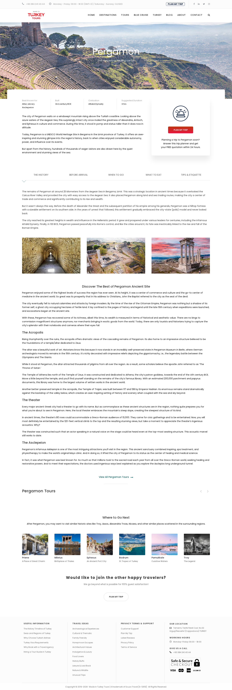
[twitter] (204, 4)
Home (91, 15)
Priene (25, 557)
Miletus (58, 557)
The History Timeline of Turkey (38, 628)
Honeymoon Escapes (82, 642)
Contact (196, 15)
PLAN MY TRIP (175, 4)
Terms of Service (129, 647)
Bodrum (123, 557)
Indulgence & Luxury (82, 651)
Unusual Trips (79, 675)
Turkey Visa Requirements (36, 642)
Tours (125, 15)
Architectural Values (82, 647)
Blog (169, 15)
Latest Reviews (128, 637)
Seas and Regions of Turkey (37, 633)
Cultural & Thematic (82, 633)
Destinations (107, 15)
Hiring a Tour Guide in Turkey (37, 651)
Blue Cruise (141, 15)
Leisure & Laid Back (81, 665)
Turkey (157, 15)
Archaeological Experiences (85, 628)
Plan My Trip (126, 633)
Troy (186, 557)
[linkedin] (199, 4)
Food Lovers (78, 656)
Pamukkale (158, 557)
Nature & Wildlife (80, 670)
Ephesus (91, 557)
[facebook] (194, 4)
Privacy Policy (127, 642)
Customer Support (130, 628)
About (181, 15)
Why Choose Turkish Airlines (37, 637)
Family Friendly (79, 637)
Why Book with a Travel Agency (39, 647)
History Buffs (78, 661)
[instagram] (209, 4)
